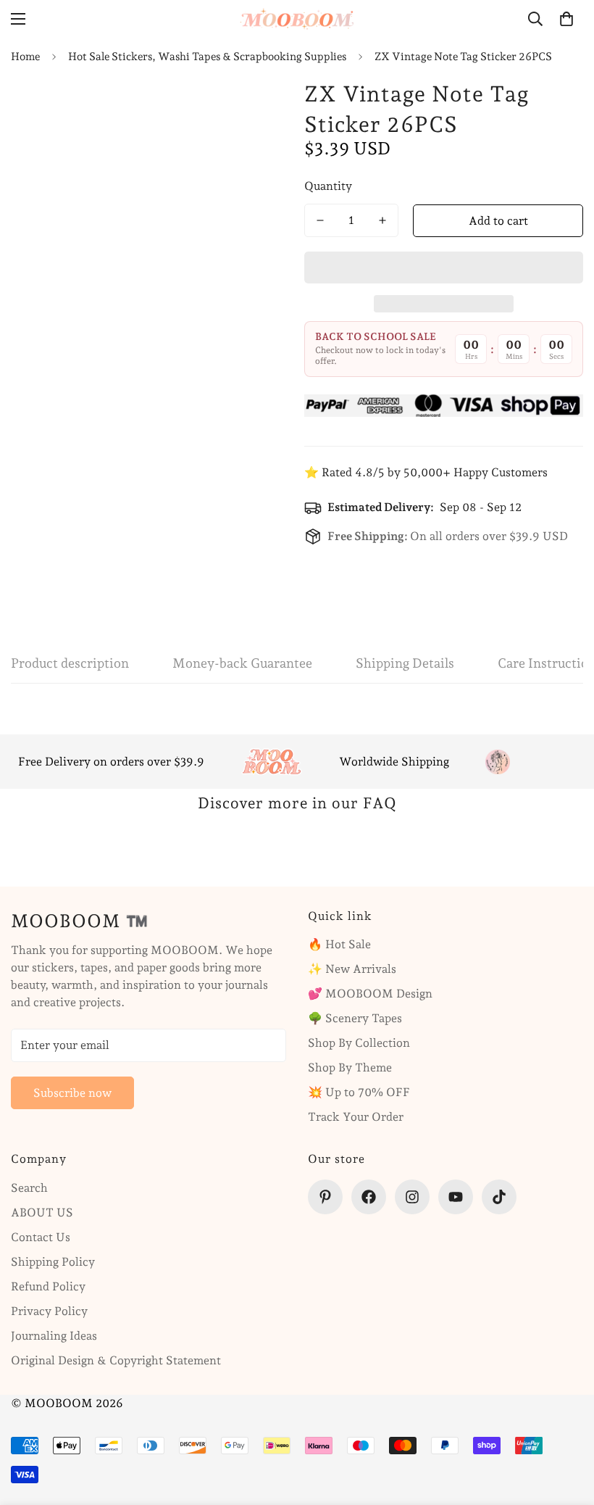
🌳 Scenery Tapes (355, 1018)
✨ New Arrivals (352, 969)
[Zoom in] (251, 106)
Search (29, 1188)
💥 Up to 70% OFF (359, 1092)
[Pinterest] (325, 1196)
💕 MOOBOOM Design (370, 993)
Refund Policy (48, 1286)
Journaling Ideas (54, 1336)
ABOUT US (42, 1212)
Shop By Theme (350, 1067)
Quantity (328, 186)
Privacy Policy (49, 1311)
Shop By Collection (359, 1043)
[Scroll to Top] (565, 1426)
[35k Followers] (412, 1196)
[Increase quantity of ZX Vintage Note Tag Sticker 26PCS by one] (382, 220)
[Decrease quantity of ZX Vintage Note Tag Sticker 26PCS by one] (320, 220)
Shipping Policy (53, 1262)
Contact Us (40, 1237)
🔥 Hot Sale (339, 944)
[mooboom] (297, 19)
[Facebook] (368, 1196)
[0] (566, 19)
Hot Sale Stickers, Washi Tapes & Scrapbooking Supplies (207, 56)
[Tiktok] (499, 1196)
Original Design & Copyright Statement (116, 1360)
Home (25, 56)
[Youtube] (455, 1196)
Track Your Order (355, 1117)
